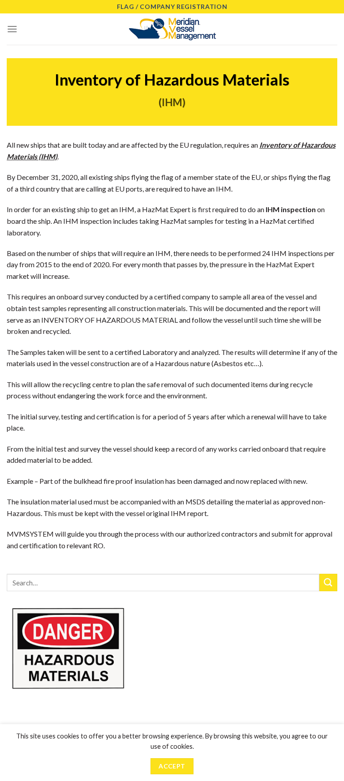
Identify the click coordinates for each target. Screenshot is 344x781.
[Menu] (12, 29)
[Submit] (328, 582)
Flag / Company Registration (172, 6)
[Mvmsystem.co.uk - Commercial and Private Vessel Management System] (172, 29)
